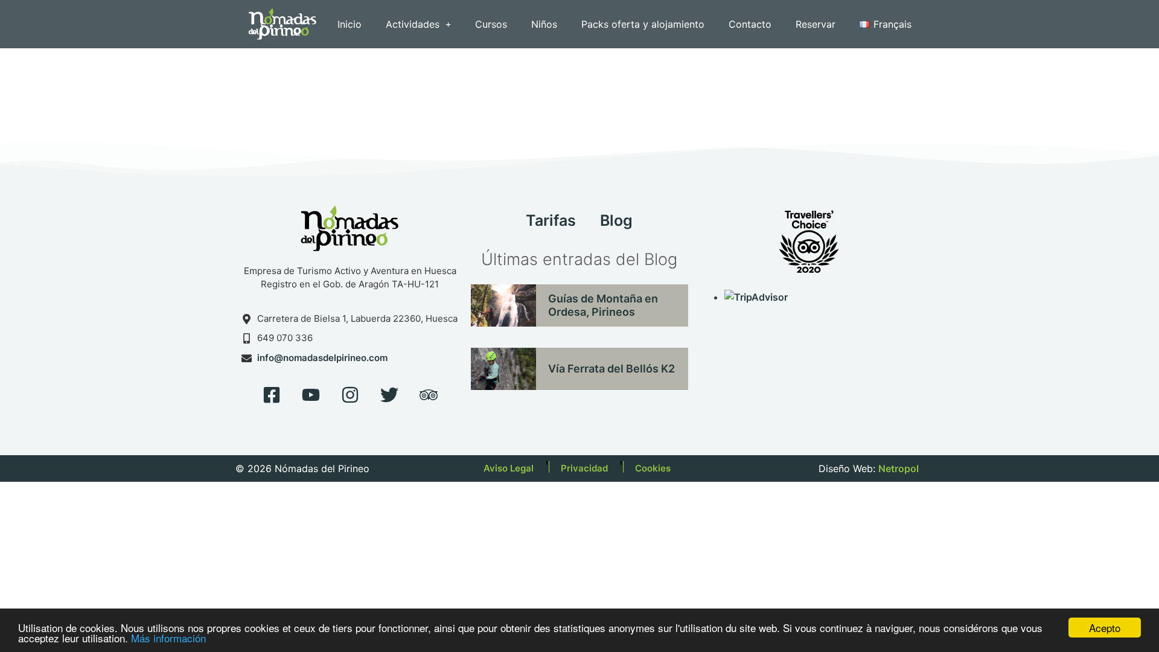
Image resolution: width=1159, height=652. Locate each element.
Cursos (491, 24)
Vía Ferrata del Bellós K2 (611, 368)
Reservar (815, 24)
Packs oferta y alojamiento (642, 24)
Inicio (349, 24)
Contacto (750, 24)
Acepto (1104, 627)
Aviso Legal (509, 468)
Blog (616, 220)
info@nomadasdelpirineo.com (322, 357)
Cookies (653, 468)
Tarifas (551, 220)
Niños (544, 24)
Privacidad (584, 468)
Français (892, 24)
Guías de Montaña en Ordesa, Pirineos (603, 305)
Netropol (898, 468)
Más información (168, 637)
